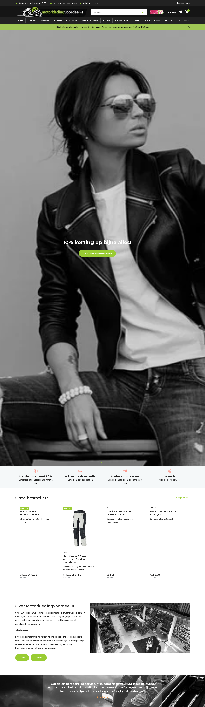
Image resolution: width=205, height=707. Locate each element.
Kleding (32, 20)
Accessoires (122, 20)
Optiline (110, 508)
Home (20, 20)
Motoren (170, 20)
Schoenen (71, 20)
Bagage (106, 20)
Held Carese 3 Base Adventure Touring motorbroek (74, 559)
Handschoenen (90, 20)
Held (65, 553)
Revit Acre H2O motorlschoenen (29, 513)
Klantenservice (183, 3)
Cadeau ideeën (153, 20)
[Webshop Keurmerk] (157, 12)
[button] (102, 462)
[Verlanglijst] (180, 12)
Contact (184, 20)
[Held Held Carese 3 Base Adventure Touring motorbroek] (80, 528)
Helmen (45, 20)
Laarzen (57, 20)
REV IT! (22, 508)
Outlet (137, 20)
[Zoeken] (143, 12)
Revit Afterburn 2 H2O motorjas (163, 513)
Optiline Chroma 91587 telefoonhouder (120, 513)
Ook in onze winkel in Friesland (97, 253)
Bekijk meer (182, 497)
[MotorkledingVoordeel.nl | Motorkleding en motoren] (51, 12)
